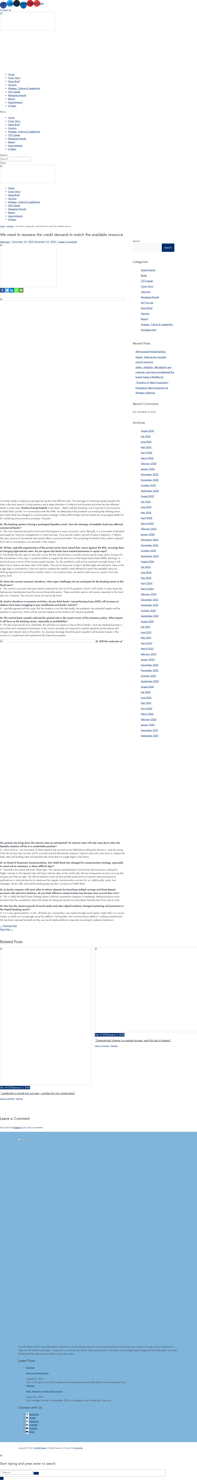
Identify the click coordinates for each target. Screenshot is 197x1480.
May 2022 (146, 703)
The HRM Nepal (40, 1448)
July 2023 (145, 627)
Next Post (6, 929)
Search (136, 241)
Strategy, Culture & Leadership (24, 88)
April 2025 (146, 518)
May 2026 (146, 447)
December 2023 (149, 600)
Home (11, 74)
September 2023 (150, 616)
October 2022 (148, 676)
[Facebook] (2, 290)
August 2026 (147, 431)
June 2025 (146, 507)
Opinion (12, 85)
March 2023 (147, 648)
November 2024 (150, 545)
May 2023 (146, 638)
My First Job (147, 303)
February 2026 (148, 463)
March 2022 (147, 714)
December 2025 (149, 474)
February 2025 (148, 529)
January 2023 (148, 659)
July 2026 (145, 436)
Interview (5, 242)
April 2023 (146, 643)
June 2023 (146, 632)
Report (11, 99)
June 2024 (146, 572)
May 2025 (146, 512)
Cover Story (14, 78)
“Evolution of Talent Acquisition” (152, 382)
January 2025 (148, 534)
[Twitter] (7, 290)
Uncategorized (148, 330)
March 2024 (147, 589)
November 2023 (149, 605)
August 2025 (147, 496)
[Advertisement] (98, 51)
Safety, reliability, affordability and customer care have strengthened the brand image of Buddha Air (154, 372)
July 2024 (146, 567)
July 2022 (145, 692)
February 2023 (148, 654)
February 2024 (149, 594)
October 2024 (148, 550)
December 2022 (149, 665)
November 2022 (149, 670)
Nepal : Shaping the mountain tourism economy (44, 1391)
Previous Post (8, 926)
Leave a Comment (67, 242)
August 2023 (147, 621)
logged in (18, 1127)
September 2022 (150, 681)
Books (144, 275)
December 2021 (149, 730)
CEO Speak (14, 92)
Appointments (15, 102)
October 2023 (148, 610)
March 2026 (147, 458)
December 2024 (149, 540)
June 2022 (146, 697)
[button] (5, 10)
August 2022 (147, 687)
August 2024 (147, 561)
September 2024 (150, 556)
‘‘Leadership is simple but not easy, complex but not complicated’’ (37, 1093)
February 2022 (148, 719)
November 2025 (149, 480)
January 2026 (148, 469)
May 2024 (146, 578)
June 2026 (146, 442)
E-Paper (12, 106)
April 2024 (146, 583)
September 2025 (150, 491)
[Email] (21, 290)
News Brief (14, 81)
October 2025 (148, 485)
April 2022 (146, 708)
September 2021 (150, 736)
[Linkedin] (11, 290)
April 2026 (146, 452)
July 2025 (145, 502)
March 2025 (147, 523)
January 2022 (148, 725)
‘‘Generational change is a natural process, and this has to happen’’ (133, 1040)
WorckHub (78, 1448)
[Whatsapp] (16, 290)
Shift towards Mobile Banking (150, 351)
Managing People (17, 95)
